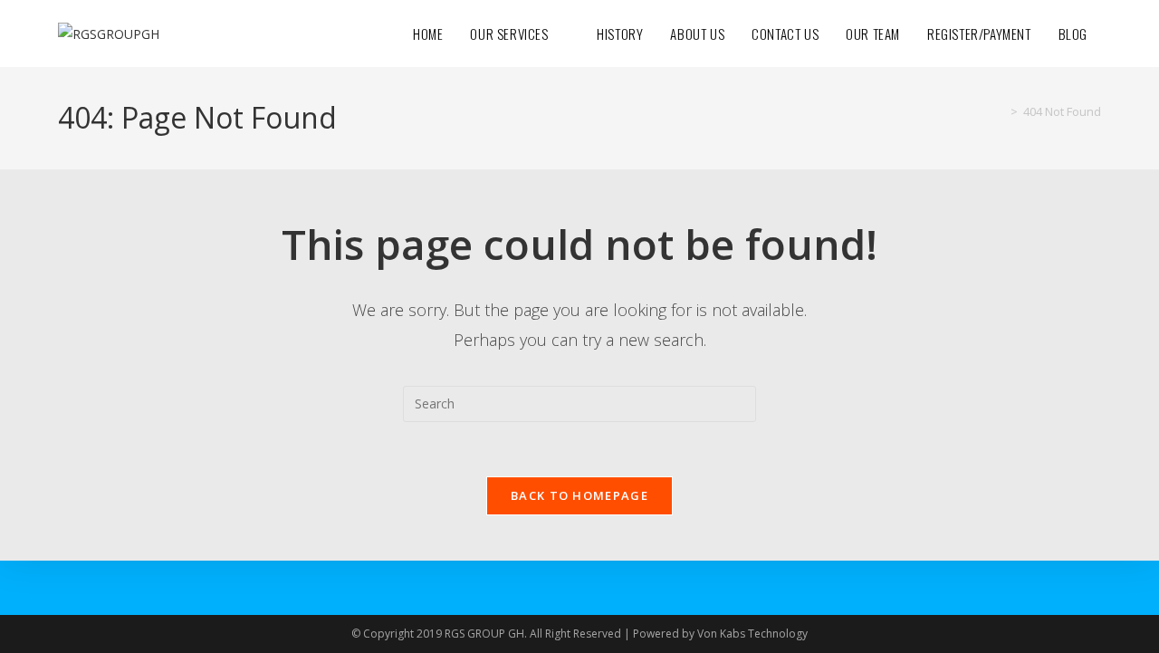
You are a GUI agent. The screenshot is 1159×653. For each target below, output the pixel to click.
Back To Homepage (579, 495)
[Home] (1000, 111)
